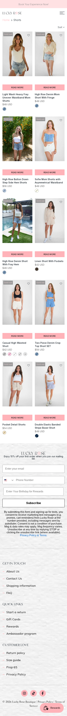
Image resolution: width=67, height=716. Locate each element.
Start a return (16, 612)
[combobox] (8, 480)
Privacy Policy (16, 674)
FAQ (9, 593)
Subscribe (33, 503)
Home (6, 20)
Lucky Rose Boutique (24, 701)
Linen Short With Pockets (49, 261)
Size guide (13, 660)
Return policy (15, 653)
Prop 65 (11, 667)
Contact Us (14, 578)
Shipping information (21, 586)
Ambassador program (21, 633)
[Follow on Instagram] (24, 693)
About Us (12, 571)
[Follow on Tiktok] (33, 693)
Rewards (12, 626)
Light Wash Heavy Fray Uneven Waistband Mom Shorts (16, 97)
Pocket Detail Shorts (14, 424)
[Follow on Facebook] (42, 693)
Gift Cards (13, 619)
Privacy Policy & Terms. (33, 535)
